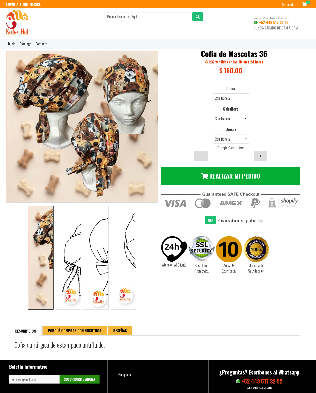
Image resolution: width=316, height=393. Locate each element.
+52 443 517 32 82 (273, 22)
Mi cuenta (288, 4)
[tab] (25, 330)
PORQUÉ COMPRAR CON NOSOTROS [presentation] (74, 330)
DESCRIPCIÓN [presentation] (25, 331)
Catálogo (25, 43)
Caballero (231, 109)
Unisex (230, 129)
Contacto (41, 43)
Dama (230, 88)
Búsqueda (124, 374)
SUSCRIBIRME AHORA (79, 379)
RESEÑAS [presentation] (120, 330)
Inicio (11, 43)
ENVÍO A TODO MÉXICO (23, 4)
